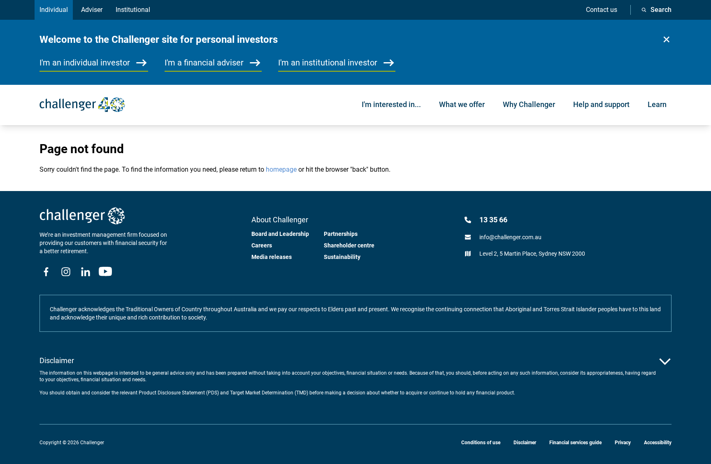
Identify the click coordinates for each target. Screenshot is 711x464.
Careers (261, 245)
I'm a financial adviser (204, 63)
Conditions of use (480, 442)
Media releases (271, 257)
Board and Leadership (280, 234)
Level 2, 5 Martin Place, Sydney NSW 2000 (532, 253)
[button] (667, 39)
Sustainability (342, 257)
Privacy (623, 442)
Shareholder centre (349, 245)
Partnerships (341, 234)
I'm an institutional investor (327, 63)
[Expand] (665, 361)
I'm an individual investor (85, 63)
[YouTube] (105, 271)
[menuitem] (391, 104)
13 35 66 (493, 219)
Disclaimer (525, 442)
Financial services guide (575, 442)
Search (661, 10)
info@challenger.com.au (510, 237)
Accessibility (658, 442)
